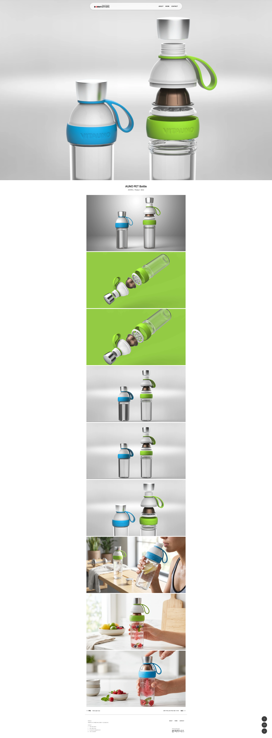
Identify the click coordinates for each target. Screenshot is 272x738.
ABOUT (170, 720)
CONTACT (182, 720)
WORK (176, 720)
